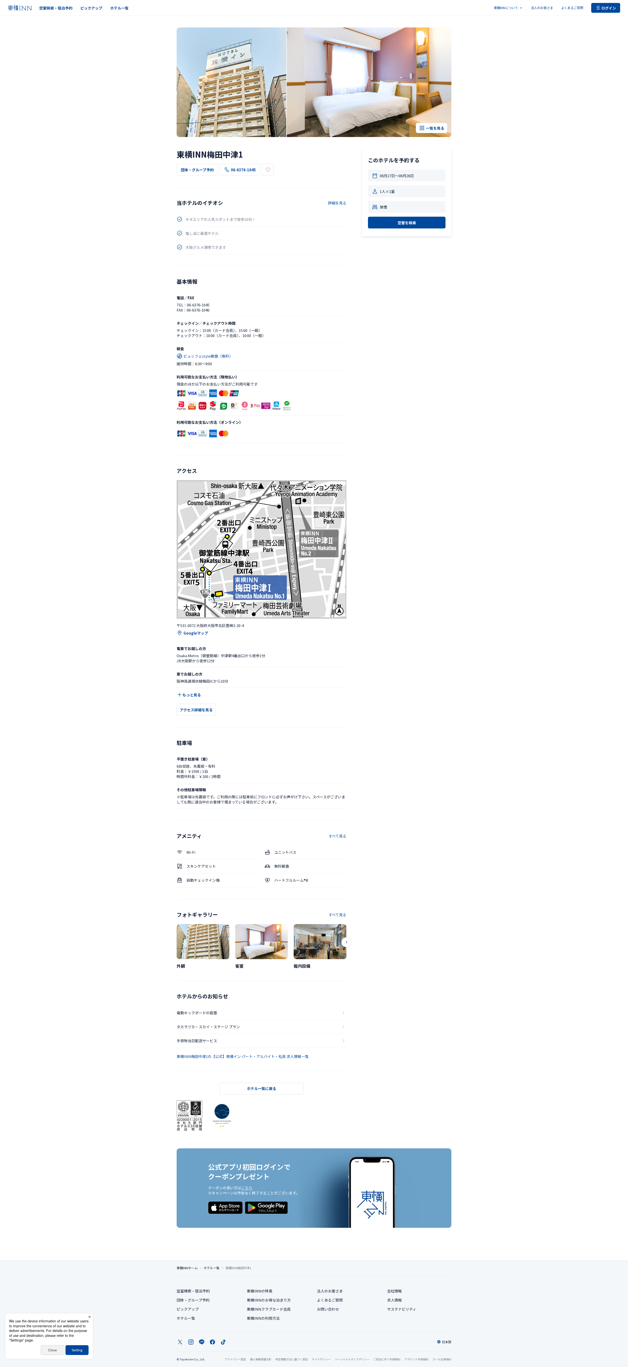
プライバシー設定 (235, 1359)
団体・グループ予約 (197, 169)
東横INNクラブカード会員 (269, 1309)
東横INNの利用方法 (263, 1318)
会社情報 (394, 1290)
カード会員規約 (441, 1359)
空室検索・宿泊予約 (55, 8)
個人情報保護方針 (261, 1359)
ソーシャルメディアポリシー (352, 1359)
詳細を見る (337, 202)
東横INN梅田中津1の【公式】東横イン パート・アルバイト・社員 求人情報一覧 (243, 1056)
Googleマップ (195, 633)
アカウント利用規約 (416, 1359)
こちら (246, 1187)
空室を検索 (407, 222)
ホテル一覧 (119, 8)
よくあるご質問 (572, 7)
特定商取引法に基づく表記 (291, 1359)
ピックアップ (91, 8)
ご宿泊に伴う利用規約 (386, 1359)
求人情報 (394, 1300)
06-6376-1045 (243, 169)
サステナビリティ (401, 1309)
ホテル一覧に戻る (261, 1088)
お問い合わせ (328, 1309)
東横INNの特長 (259, 1290)
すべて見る (337, 836)
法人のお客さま (542, 7)
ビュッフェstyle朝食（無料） (208, 356)
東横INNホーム (187, 1268)
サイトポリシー (321, 1359)
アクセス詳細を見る (196, 709)
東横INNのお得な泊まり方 (269, 1300)
